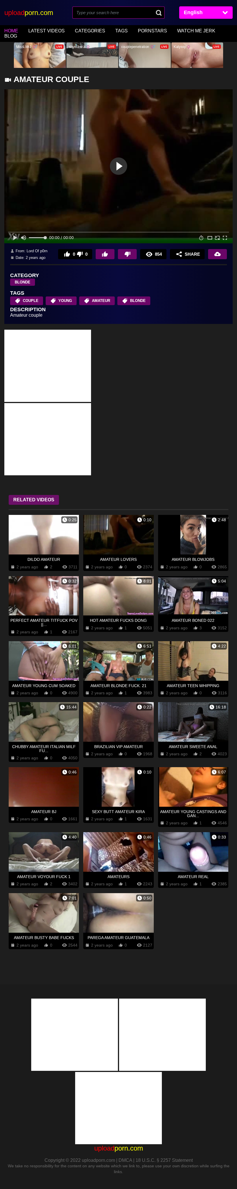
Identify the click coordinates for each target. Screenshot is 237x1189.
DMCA (125, 1160)
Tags (121, 30)
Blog (10, 36)
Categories (90, 30)
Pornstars (152, 30)
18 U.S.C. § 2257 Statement (164, 1160)
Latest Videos (46, 30)
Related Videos (33, 499)
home (11, 30)
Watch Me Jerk (196, 30)
